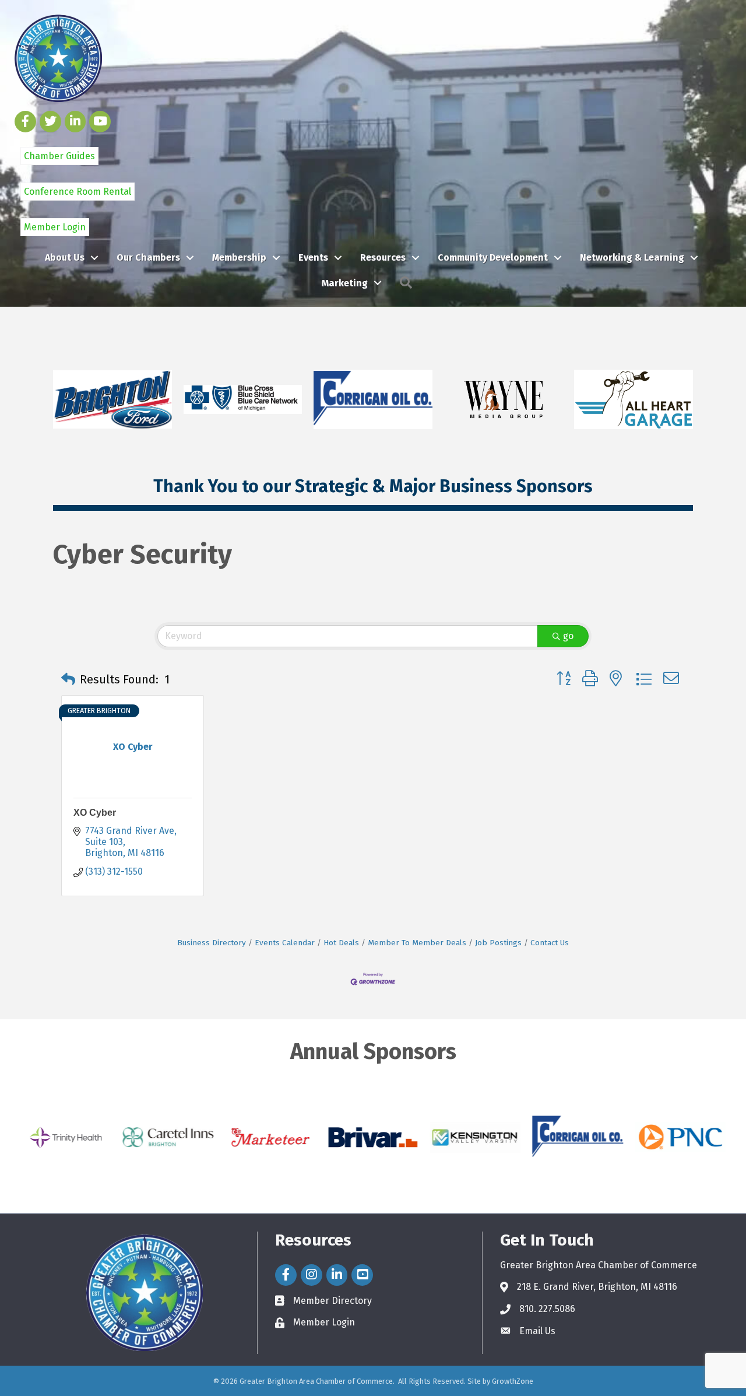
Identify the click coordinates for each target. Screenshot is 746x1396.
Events (313, 257)
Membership (239, 257)
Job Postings (498, 943)
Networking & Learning (632, 257)
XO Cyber (94, 813)
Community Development (493, 257)
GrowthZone (512, 1381)
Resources (383, 257)
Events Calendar (285, 943)
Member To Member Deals (417, 943)
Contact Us (549, 943)
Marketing (345, 283)
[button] (68, 679)
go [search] (568, 635)
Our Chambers (148, 257)
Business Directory (211, 943)
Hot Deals (341, 943)
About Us (65, 257)
